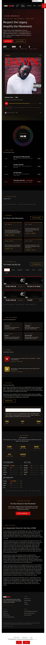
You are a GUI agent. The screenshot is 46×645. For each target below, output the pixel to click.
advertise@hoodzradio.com (30, 611)
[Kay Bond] (21, 280)
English (36, 0)
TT (9, 605)
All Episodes (20, 361)
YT (6, 605)
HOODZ (8, 6)
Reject (26, 642)
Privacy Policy (6, 626)
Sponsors (29, 5)
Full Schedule (27, 600)
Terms (11, 626)
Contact (40, 5)
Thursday (27, 269)
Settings (35, 639)
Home (13, 5)
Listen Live (17, 6)
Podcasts (26, 604)
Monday (7, 269)
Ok (18, 642)
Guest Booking (27, 615)
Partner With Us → (9, 400)
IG (4, 605)
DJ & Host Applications (8, 616)
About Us (5, 611)
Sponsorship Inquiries (29, 613)
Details (39, 158)
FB (12, 605)
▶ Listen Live (8, 41)
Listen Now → (13, 361)
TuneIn (25, 602)
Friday (33, 269)
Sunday (6, 273)
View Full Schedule (36, 217)
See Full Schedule (20, 41)
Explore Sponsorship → (23, 513)
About (34, 5)
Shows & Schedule (23, 6)
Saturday (40, 269)
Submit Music (6, 615)
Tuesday (13, 269)
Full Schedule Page (36, 264)
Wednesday (20, 269)
